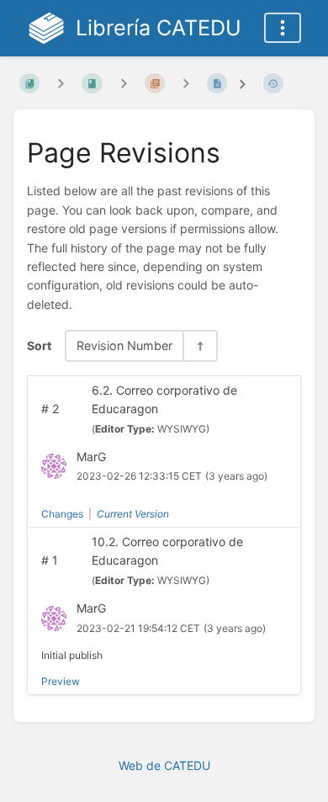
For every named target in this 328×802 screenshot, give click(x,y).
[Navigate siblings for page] (186, 82)
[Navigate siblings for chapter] (123, 82)
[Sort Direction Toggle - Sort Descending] (199, 345)
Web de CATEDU (164, 765)
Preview (60, 681)
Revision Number (124, 345)
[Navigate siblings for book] (60, 82)
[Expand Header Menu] (282, 28)
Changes (62, 513)
